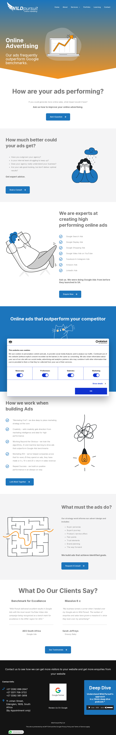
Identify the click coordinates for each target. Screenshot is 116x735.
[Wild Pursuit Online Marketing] (22, 7)
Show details (98, 384)
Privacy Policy (66, 727)
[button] (79, 7)
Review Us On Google (58, 708)
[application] (100, 707)
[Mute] (106, 707)
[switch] (45, 375)
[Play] (89, 707)
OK (91, 391)
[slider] (109, 707)
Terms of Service (80, 727)
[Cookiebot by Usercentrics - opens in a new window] (97, 342)
